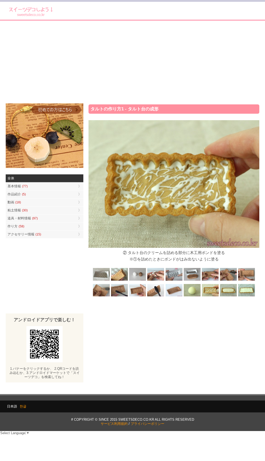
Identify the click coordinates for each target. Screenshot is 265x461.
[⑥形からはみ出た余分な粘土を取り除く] (228, 280)
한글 (23, 406)
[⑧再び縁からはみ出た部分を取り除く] (101, 296)
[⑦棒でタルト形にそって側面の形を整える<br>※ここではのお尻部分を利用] (246, 280)
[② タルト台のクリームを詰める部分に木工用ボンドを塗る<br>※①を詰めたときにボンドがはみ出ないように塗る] (210, 296)
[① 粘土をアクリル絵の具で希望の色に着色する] (192, 296)
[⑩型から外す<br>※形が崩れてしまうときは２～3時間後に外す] (138, 296)
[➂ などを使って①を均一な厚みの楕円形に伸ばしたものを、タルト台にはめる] (228, 296)
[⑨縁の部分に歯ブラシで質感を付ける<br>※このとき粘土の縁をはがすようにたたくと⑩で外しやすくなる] (120, 296)
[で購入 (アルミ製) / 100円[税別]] (101, 280)
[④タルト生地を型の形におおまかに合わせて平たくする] (192, 280)
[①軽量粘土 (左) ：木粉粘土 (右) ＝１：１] (138, 280)
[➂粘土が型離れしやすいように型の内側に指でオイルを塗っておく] (174, 280)
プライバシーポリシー (147, 424)
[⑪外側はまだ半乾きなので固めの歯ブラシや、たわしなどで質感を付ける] (156, 296)
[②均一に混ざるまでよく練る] (156, 280)
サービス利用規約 (114, 424)
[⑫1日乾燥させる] (174, 296)
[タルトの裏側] (120, 280)
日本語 (12, 406)
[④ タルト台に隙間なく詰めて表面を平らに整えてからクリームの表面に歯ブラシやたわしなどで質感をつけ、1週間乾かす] (246, 296)
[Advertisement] (132, 62)
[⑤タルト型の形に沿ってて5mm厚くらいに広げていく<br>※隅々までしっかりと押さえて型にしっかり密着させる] (210, 280)
